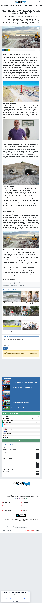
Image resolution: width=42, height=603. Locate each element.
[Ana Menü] (2, 2)
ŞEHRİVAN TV (24, 520)
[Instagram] (20, 499)
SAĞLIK (30, 5)
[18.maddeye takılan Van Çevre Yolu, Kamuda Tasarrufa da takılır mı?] (21, 37)
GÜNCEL (17, 5)
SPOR (21, 5)
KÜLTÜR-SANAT (18, 520)
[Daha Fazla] (9, 50)
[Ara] (39, 2)
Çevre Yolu (12, 283)
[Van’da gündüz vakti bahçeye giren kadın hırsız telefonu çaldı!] (12, 310)
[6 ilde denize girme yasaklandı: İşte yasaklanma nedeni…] (12, 296)
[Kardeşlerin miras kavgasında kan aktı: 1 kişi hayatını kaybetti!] (12, 325)
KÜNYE (3, 530)
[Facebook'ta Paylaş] (3, 50)
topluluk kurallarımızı (13, 352)
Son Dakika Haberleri (7, 510)
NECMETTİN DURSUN (7, 52)
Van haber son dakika (28, 283)
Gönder (5, 348)
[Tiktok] (24, 499)
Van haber (17, 283)
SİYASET (25, 5)
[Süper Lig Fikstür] (38, 444)
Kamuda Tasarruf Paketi (14, 285)
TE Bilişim (32, 530)
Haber (22, 283)
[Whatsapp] (26, 499)
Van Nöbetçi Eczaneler (7, 502)
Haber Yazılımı (27, 530)
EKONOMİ (12, 5)
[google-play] (21, 515)
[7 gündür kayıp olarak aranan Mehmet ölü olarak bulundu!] (30, 310)
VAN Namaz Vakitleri (7, 505)
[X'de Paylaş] (5, 50)
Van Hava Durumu (26, 502)
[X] (18, 499)
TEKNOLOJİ (35, 5)
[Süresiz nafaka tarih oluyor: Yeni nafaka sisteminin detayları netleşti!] (30, 296)
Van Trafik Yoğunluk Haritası (27, 505)
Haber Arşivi (25, 510)
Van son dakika (6, 285)
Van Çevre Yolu (6, 283)
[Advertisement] (21, 368)
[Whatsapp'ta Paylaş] (7, 50)
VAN (2, 5)
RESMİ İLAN (36, 519)
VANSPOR (6, 5)
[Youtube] (22, 499)
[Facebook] (16, 499)
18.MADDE (22, 285)
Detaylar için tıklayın (21, 440)
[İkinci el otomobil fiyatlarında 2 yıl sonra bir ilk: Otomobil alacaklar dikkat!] (30, 325)
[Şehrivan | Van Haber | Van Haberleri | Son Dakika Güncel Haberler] (21, 2)
